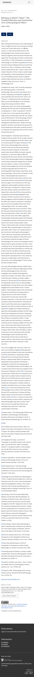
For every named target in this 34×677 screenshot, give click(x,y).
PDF (4, 34)
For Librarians (5, 646)
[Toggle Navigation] (29, 2)
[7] (19, 211)
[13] (6, 387)
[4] (26, 143)
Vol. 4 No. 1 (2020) (6, 10)
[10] (21, 350)
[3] (21, 94)
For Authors (4, 644)
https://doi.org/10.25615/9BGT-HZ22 (10, 579)
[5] (23, 180)
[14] (12, 397)
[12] (22, 371)
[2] (23, 74)
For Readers (4, 642)
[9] (6, 308)
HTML (10, 34)
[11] (7, 357)
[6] (17, 192)
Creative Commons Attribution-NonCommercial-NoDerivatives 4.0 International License (14, 606)
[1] (25, 62)
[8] (17, 280)
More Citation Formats (9, 596)
